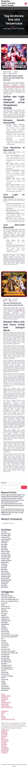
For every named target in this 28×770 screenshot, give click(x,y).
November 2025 (5, 535)
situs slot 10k (5, 631)
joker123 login (4, 733)
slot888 (3, 683)
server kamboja (5, 741)
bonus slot (4, 603)
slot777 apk (4, 679)
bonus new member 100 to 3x (9, 599)
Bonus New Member (7, 596)
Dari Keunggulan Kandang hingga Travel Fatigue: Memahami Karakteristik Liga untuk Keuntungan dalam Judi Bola (13, 496)
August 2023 (5, 582)
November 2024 (6, 557)
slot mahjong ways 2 (7, 669)
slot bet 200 (4, 644)
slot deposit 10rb (6, 661)
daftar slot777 (5, 606)
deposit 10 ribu (4, 739)
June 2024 (4, 566)
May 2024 (4, 567)
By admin (15, 72)
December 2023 (5, 574)
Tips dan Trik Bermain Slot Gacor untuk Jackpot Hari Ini (13, 304)
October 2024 (5, 558)
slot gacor (4, 663)
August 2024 (5, 562)
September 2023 (6, 580)
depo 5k (3, 694)
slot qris (3, 670)
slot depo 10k (5, 654)
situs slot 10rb (5, 633)
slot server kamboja (7, 676)
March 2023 (4, 587)
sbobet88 (4, 628)
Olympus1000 (5, 624)
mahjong (3, 615)
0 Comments (13, 73)
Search (3, 483)
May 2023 (4, 585)
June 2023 (4, 583)
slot (2, 714)
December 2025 (5, 534)
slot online (3, 717)
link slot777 (4, 612)
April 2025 (4, 548)
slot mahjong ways (6, 667)
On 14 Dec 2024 (7, 72)
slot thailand (4, 744)
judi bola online (4, 751)
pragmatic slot (4, 704)
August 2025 (5, 541)
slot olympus (4, 736)
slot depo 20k (5, 658)
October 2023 (5, 578)
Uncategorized (5, 688)
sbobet (3, 626)
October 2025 (5, 537)
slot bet (3, 737)
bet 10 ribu (3, 742)
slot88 (3, 681)
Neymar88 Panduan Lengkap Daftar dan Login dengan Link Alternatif (13, 78)
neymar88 (4, 622)
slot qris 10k (4, 672)
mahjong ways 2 (6, 620)
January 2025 (5, 553)
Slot (6, 73)
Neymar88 (19, 310)
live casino (4, 613)
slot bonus (4, 647)
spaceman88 (5, 686)
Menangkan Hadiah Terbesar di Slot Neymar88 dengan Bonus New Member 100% (12, 505)
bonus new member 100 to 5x (9, 601)
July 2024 (4, 564)
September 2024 (6, 560)
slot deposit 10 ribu (5, 695)
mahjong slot (5, 617)
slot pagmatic (4, 699)
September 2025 (6, 539)
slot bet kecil (5, 645)
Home (13, 27)
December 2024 (6, 555)
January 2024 (5, 573)
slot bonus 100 (5, 649)
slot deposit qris (5, 749)
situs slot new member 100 (9, 637)
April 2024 (4, 569)
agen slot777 (5, 594)
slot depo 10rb (5, 656)
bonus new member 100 (8, 597)
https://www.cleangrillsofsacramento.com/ (14, 86)
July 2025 (4, 542)
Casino (3, 604)
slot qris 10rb (5, 674)
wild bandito (4, 690)
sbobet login (4, 731)
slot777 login (4, 734)
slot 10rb (3, 642)
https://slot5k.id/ (5, 705)
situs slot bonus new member (10, 635)
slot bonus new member (8, 651)
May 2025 (4, 546)
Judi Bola (4, 610)
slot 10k (3, 640)
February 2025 (5, 551)
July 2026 (4, 532)
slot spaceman (4, 747)
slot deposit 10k (6, 660)
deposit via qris (5, 608)
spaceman (4, 685)
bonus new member (6, 702)
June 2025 (4, 544)
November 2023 (5, 576)
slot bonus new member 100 (9, 653)
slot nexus (3, 746)
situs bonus (4, 629)
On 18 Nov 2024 (7, 299)
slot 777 (3, 712)
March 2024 (4, 571)
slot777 (3, 677)
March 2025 (4, 550)
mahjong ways (5, 619)
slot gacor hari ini (6, 665)
